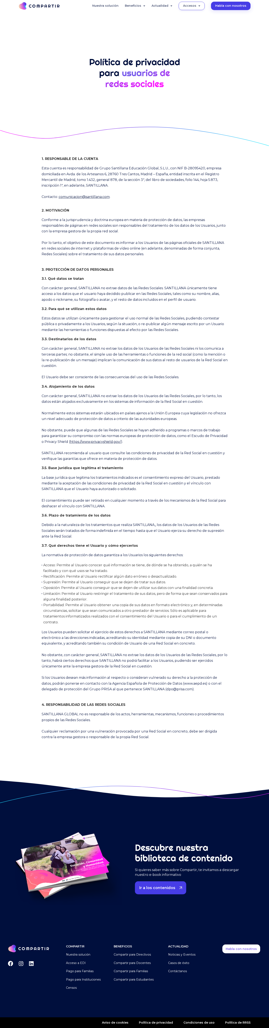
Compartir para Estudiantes (134, 979)
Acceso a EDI (76, 963)
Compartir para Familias (131, 971)
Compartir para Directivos (132, 954)
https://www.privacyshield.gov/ (95, 442)
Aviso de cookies (115, 1022)
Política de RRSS (238, 1022)
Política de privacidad (156, 1022)
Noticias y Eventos (181, 954)
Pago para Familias (80, 971)
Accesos (189, 6)
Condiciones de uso (199, 1022)
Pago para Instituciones (83, 979)
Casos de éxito (178, 963)
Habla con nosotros (230, 6)
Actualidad (160, 6)
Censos (71, 988)
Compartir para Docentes (132, 963)
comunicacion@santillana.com (84, 197)
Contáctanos (177, 971)
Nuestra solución (105, 6)
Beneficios (133, 6)
